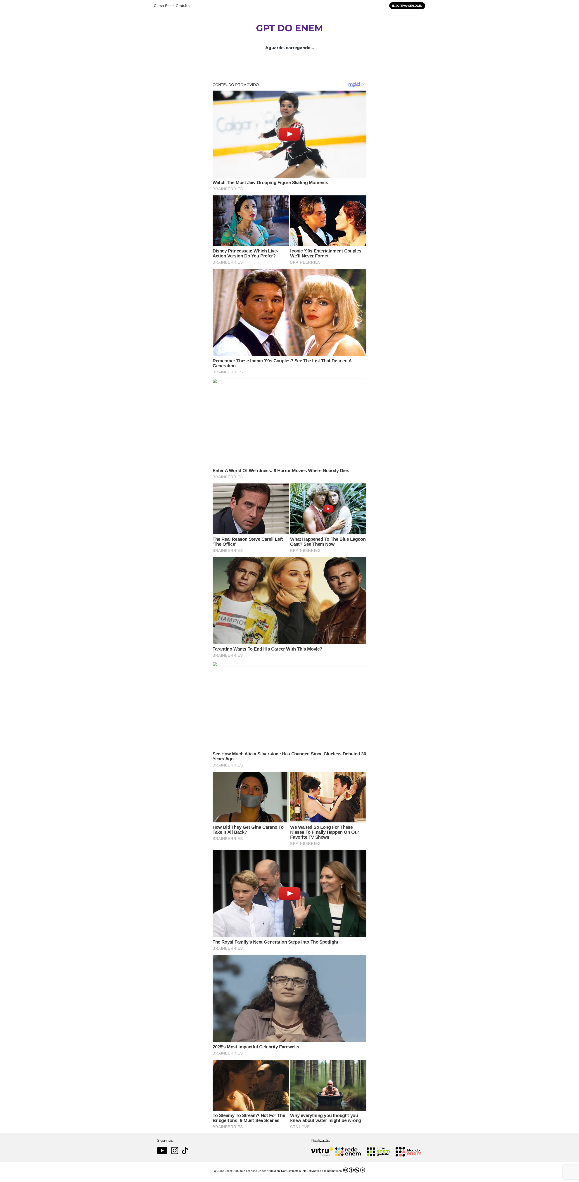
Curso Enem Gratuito (172, 5)
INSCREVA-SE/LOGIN (407, 5)
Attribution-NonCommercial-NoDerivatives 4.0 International (304, 1170)
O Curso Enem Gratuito (228, 1170)
